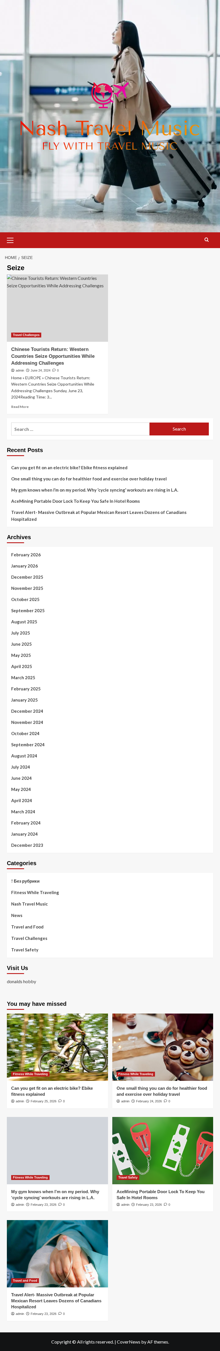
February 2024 (26, 822)
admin (20, 370)
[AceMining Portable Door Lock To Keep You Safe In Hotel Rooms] (162, 1150)
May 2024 (21, 789)
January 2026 (24, 565)
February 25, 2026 (43, 1101)
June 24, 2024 (40, 370)
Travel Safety (24, 949)
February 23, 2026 (43, 1204)
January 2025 (24, 699)
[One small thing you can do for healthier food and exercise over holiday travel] (162, 1047)
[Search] (206, 240)
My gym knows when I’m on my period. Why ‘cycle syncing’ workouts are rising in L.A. (94, 489)
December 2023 (27, 845)
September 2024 (28, 744)
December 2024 (27, 711)
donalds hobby (21, 981)
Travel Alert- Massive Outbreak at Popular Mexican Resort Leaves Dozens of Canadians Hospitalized (98, 516)
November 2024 (27, 722)
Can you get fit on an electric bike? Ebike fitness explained (69, 467)
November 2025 (27, 588)
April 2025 (21, 666)
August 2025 (24, 621)
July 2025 (20, 632)
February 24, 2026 (149, 1101)
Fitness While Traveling (35, 892)
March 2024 (23, 811)
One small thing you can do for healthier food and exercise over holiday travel (89, 478)
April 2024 (21, 800)
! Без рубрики (25, 880)
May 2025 (21, 655)
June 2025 (21, 644)
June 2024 (21, 778)
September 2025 (28, 610)
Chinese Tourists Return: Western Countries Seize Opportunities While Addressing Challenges (53, 356)
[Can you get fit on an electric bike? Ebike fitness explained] (57, 1047)
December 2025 (27, 577)
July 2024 (20, 766)
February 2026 (26, 554)
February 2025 (26, 688)
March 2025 (23, 677)
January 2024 (24, 833)
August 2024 (24, 755)
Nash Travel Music (29, 903)
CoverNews (128, 1341)
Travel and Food (27, 926)
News (16, 915)
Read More (20, 406)
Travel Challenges (26, 335)
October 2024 (25, 733)
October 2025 (25, 599)
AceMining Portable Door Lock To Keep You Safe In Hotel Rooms (75, 501)
